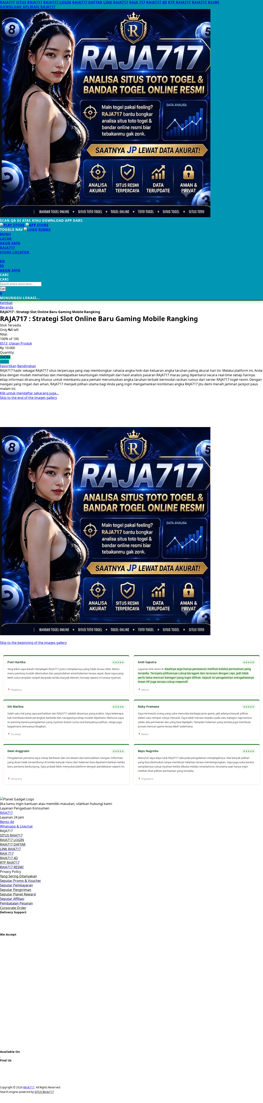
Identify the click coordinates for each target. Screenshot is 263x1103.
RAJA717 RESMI (205, 2)
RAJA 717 (137, 2)
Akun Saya (10, 243)
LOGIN (4, 361)
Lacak (6, 238)
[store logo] (37, 229)
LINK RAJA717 (115, 2)
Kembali (6, 303)
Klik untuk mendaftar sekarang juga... (29, 393)
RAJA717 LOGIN (57, 2)
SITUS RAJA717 (29, 2)
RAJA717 (7, 2)
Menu (5, 234)
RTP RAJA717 (179, 2)
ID (2, 266)
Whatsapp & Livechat (16, 826)
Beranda (6, 307)
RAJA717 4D (156, 2)
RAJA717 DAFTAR (87, 2)
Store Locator (14, 252)
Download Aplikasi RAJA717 (27, 7)
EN (2, 261)
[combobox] (21, 284)
